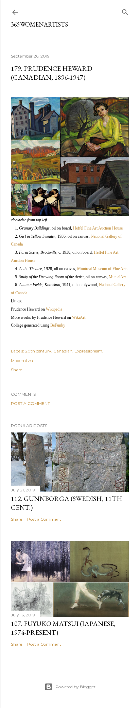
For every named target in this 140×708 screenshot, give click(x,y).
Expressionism (88, 350)
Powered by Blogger (75, 686)
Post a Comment (30, 403)
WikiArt (78, 317)
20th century (38, 350)
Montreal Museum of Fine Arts (102, 268)
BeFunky (57, 325)
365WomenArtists (39, 24)
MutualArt (117, 276)
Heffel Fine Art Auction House (98, 228)
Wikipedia (54, 309)
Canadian (62, 350)
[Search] (125, 10)
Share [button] (16, 369)
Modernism (22, 360)
